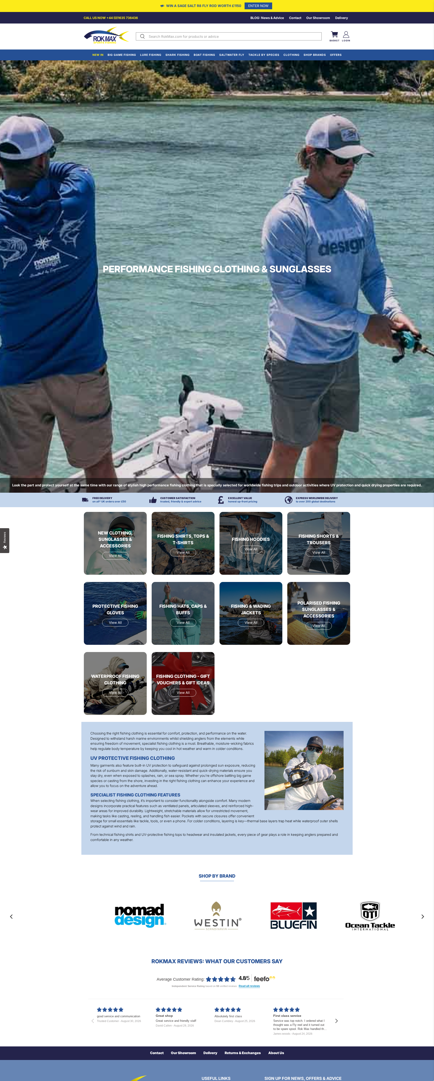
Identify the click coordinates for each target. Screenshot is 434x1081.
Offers (336, 55)
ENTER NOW (258, 6)
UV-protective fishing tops (162, 834)
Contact (295, 18)
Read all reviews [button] (249, 986)
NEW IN (98, 55)
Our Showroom (318, 18)
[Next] (422, 917)
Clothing (291, 55)
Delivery (341, 18)
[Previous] (12, 917)
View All (115, 555)
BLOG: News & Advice (267, 18)
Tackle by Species (263, 55)
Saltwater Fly (231, 55)
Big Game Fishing (122, 55)
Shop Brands (315, 55)
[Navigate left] (92, 1021)
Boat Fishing (204, 55)
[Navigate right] (336, 1021)
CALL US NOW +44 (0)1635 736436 (111, 18)
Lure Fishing (150, 55)
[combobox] (234, 36)
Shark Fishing (177, 55)
